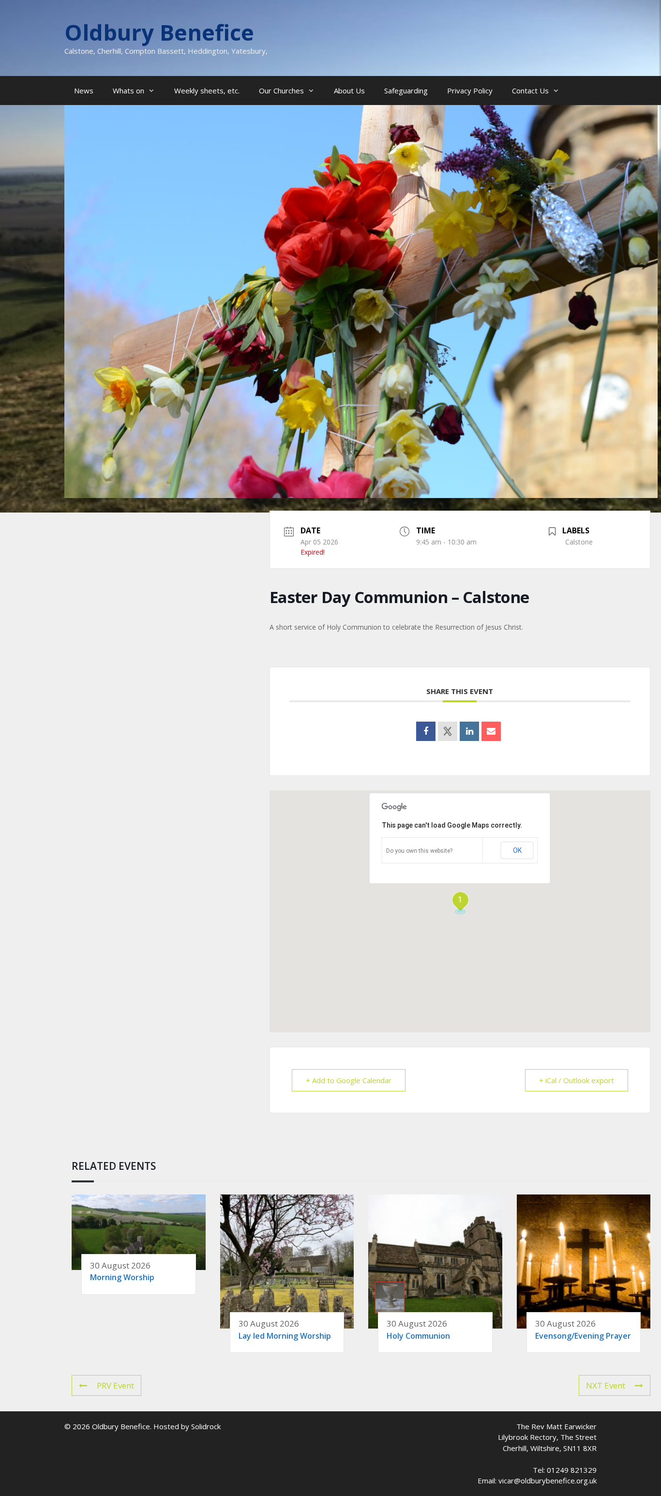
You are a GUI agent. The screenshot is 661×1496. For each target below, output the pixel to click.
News (83, 90)
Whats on (128, 90)
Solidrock (206, 1426)
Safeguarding (406, 90)
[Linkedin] (469, 731)
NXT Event (605, 1385)
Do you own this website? (419, 850)
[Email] (491, 731)
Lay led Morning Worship (285, 1335)
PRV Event (115, 1385)
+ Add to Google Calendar (348, 1080)
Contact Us (530, 90)
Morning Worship (122, 1277)
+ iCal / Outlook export (576, 1080)
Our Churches (281, 90)
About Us (349, 90)
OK (517, 850)
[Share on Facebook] (426, 731)
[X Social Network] (447, 731)
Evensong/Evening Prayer (583, 1335)
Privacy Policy (470, 90)
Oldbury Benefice (159, 32)
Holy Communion (418, 1335)
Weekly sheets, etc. (207, 90)
